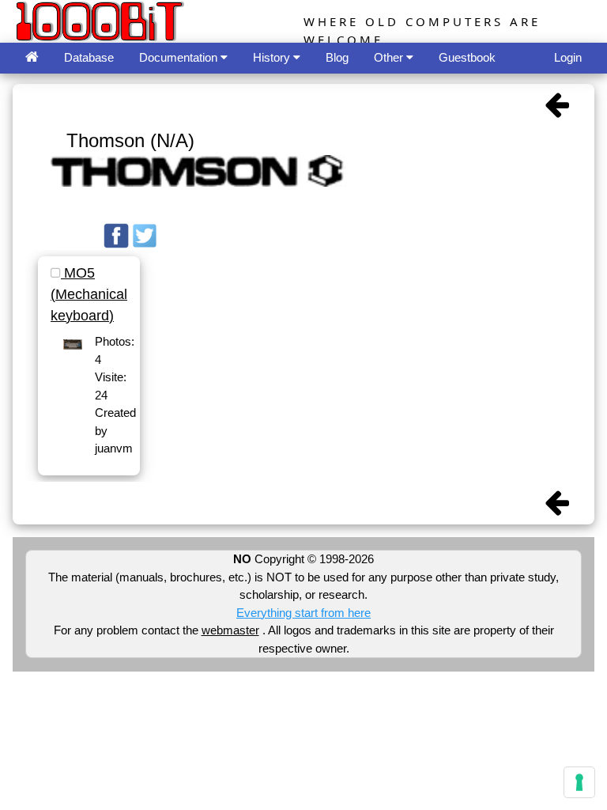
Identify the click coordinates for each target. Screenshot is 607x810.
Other (390, 57)
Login (568, 57)
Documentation (180, 57)
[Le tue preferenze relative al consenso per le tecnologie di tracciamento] (579, 782)
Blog (337, 57)
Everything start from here (303, 612)
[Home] (32, 58)
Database (89, 57)
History (273, 57)
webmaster (230, 630)
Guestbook (467, 57)
